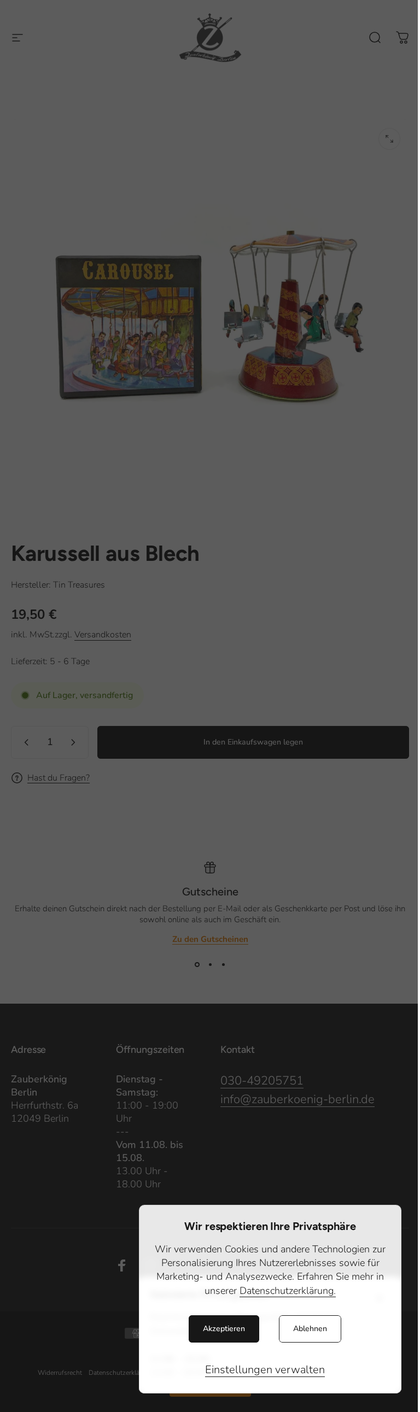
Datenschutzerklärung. (288, 1290)
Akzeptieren (224, 1328)
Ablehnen (310, 1328)
